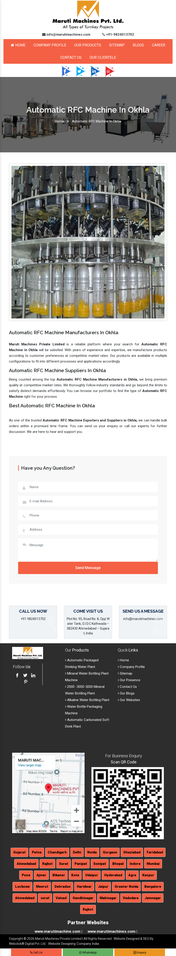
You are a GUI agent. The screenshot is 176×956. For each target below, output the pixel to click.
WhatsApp (89, 952)
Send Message (88, 568)
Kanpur (148, 875)
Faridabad (155, 852)
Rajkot (47, 864)
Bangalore (152, 886)
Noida (92, 852)
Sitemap (117, 45)
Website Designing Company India (73, 944)
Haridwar (84, 886)
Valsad (61, 898)
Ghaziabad (131, 852)
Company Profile (49, 45)
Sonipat (99, 864)
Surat (63, 864)
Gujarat (19, 852)
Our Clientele (103, 57)
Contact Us (71, 57)
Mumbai (153, 864)
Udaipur (91, 875)
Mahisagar (108, 898)
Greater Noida (126, 886)
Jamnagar (153, 898)
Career (158, 45)
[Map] (48, 793)
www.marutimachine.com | (58, 931)
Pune (26, 875)
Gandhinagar (83, 898)
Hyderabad (113, 875)
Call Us (37, 952)
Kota (75, 875)
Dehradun (63, 886)
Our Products (87, 45)
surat (45, 898)
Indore (135, 864)
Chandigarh (57, 852)
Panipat (80, 864)
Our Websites (129, 700)
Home (19, 45)
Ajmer (41, 875)
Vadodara (130, 898)
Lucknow (22, 886)
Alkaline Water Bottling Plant (87, 700)
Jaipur (103, 886)
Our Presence (129, 680)
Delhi (77, 852)
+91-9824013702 (119, 34)
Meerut (42, 886)
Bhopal (118, 864)
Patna (36, 852)
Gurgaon (110, 852)
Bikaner (58, 875)
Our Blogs (127, 693)
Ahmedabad (26, 864)
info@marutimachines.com (68, 34)
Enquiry (141, 952)
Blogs (138, 45)
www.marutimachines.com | (112, 931)
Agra (132, 875)
